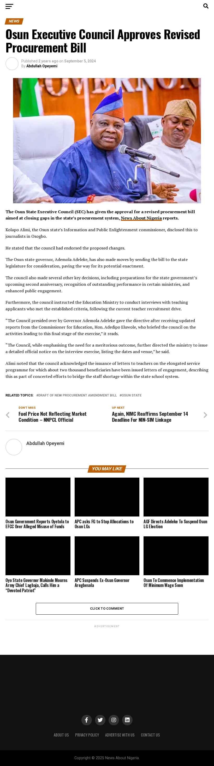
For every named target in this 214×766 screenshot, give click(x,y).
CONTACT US (150, 735)
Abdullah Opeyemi (41, 66)
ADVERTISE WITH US (120, 735)
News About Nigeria (141, 218)
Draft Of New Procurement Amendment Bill (77, 395)
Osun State (131, 395)
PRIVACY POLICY (87, 735)
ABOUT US (61, 735)
